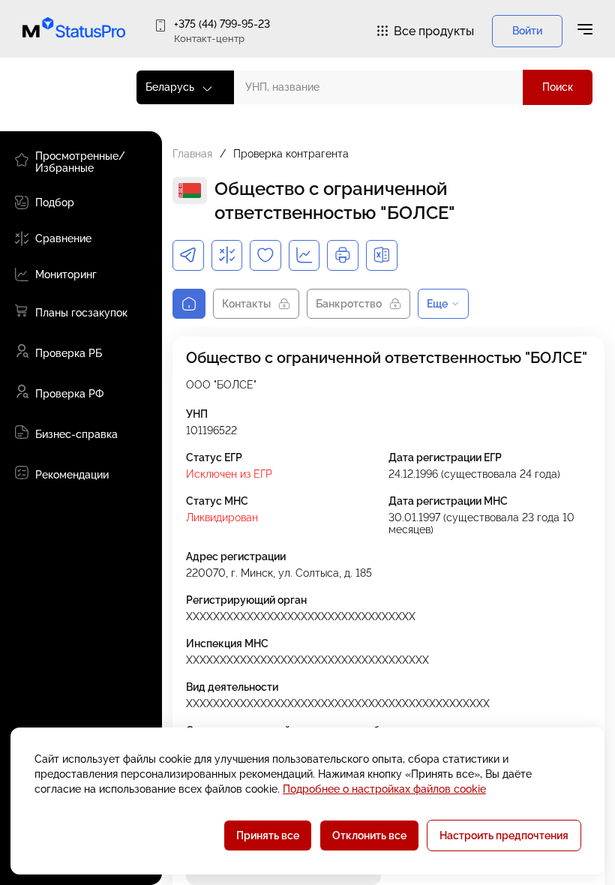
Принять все (267, 836)
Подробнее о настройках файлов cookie (384, 789)
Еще (437, 304)
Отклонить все (369, 836)
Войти (527, 31)
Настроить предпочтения (504, 836)
